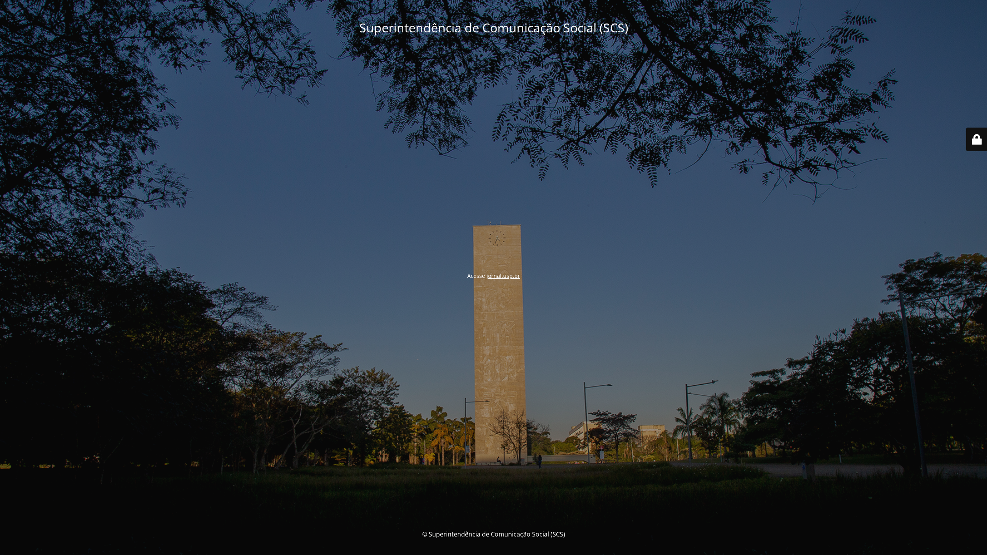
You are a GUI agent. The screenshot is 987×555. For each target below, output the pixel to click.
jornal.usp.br (503, 275)
